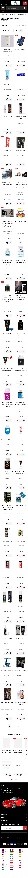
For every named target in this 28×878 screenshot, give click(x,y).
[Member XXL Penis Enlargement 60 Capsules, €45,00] (7, 430)
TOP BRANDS (4, 820)
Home (2, 14)
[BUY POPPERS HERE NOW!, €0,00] (21, 213)
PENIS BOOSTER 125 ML (7, 638)
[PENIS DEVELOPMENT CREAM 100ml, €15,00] (7, 75)
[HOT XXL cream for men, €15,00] (21, 630)
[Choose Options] (6, 774)
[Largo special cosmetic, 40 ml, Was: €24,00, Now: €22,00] (21, 75)
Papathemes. (4, 840)
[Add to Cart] (7, 65)
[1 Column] (16, 30)
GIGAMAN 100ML (7, 150)
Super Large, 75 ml (20, 150)
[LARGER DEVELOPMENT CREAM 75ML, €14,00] (21, 694)
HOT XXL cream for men (20, 638)
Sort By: (18, 25)
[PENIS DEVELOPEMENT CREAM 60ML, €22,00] (21, 597)
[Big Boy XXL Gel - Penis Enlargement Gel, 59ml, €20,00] (21, 463)
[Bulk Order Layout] (25, 30)
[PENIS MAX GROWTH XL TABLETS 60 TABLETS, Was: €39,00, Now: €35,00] (7, 174)
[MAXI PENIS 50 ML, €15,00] (21, 533)
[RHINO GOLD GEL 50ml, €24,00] (21, 662)
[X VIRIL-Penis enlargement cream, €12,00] (7, 41)
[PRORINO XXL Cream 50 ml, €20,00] (7, 662)
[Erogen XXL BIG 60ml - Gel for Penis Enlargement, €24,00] (21, 430)
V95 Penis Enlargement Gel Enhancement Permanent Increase (20, 297)
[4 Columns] (21, 30)
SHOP (2, 817)
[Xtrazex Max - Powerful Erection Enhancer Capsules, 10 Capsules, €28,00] (7, 252)
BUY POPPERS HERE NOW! (21, 221)
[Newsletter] (25, 828)
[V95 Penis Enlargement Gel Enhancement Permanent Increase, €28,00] (21, 287)
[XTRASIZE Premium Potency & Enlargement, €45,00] (21, 252)
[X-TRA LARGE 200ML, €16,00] (7, 565)
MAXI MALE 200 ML (7, 541)
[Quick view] (10, 65)
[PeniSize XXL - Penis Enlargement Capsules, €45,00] (21, 394)
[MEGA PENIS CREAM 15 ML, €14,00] (7, 694)
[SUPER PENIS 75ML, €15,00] (7, 597)
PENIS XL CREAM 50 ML (20, 49)
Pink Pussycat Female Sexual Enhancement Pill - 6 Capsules (7, 404)
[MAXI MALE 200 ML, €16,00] (7, 533)
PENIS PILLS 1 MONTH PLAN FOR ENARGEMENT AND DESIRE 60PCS (7, 507)
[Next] (18, 726)
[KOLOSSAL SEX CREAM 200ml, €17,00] (21, 108)
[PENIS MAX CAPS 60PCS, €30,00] (21, 497)
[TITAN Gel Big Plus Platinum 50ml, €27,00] (7, 325)
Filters (7, 25)
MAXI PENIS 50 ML (21, 541)
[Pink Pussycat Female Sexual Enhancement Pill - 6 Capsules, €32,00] (7, 394)
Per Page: (4, 30)
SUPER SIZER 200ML (20, 573)
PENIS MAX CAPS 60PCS (20, 505)
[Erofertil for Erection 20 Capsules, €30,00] (7, 463)
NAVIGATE (4, 814)
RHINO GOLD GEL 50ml (20, 670)
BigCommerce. (10, 837)
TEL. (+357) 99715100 (8, 792)
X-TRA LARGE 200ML (7, 573)
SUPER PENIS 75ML (7, 605)
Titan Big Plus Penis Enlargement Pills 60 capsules (20, 335)
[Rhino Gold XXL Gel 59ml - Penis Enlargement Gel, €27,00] (7, 360)
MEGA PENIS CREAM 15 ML (7, 702)
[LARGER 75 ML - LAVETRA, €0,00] (7, 108)
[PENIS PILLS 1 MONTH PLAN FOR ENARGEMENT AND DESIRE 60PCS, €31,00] (7, 497)
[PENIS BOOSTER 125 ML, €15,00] (7, 630)
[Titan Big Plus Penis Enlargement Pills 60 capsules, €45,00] (21, 325)
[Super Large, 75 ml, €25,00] (21, 142)
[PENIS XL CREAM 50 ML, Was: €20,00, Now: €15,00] (21, 41)
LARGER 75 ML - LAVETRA (7, 116)
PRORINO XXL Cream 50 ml (7, 670)
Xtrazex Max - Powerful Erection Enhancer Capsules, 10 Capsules (7, 262)
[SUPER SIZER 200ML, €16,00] (21, 565)
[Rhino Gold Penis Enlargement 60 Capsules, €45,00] (21, 360)
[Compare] (9, 774)
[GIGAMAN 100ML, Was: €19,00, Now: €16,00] (7, 142)
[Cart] (25, 3)
